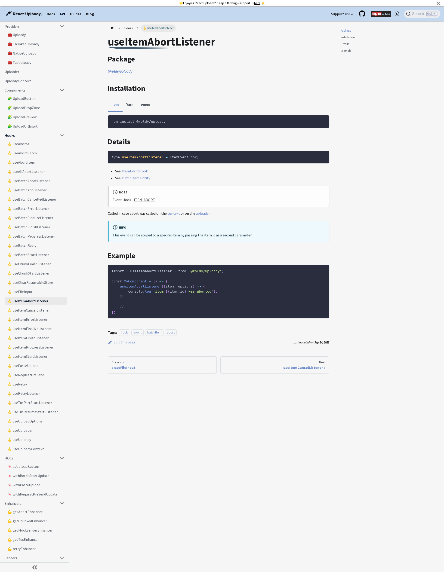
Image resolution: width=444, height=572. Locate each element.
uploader (203, 213)
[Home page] (112, 28)
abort (171, 332)
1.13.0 (386, 14)
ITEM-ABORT (144, 199)
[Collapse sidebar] (34, 567)
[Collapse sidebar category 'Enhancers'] (62, 503)
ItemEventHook (135, 171)
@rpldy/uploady (120, 71)
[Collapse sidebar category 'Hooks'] (62, 135)
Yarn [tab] (129, 104)
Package (346, 30)
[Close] (438, 3)
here (257, 3)
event (137, 332)
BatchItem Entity (136, 178)
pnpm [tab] (145, 104)
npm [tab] (115, 104)
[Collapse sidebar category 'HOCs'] (62, 458)
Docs (51, 14)
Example (346, 50)
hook (124, 332)
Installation (348, 37)
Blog (90, 14)
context (173, 213)
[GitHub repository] (363, 14)
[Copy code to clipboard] (323, 121)
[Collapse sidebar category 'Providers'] (62, 26)
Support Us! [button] (340, 14)
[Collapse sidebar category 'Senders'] (62, 558)
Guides (75, 14)
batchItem (154, 332)
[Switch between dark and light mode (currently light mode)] (397, 14)
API (62, 14)
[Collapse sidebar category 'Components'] (62, 90)
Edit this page (125, 342)
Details (345, 44)
